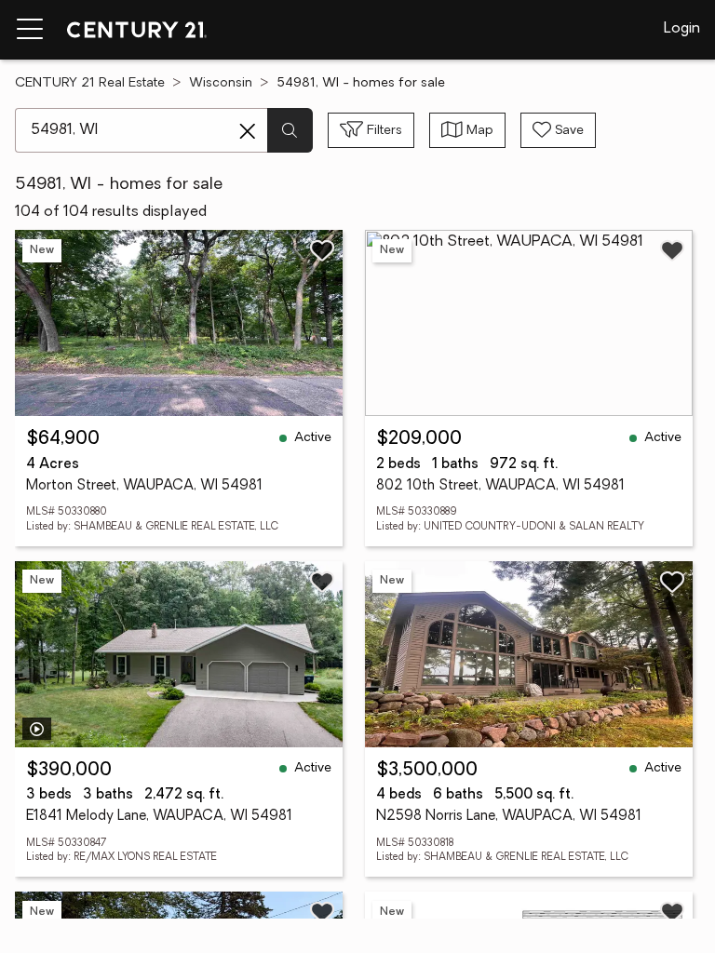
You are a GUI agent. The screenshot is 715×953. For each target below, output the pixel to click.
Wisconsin (220, 83)
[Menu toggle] (30, 30)
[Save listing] (322, 250)
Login (682, 28)
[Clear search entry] (248, 131)
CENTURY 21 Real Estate (90, 83)
